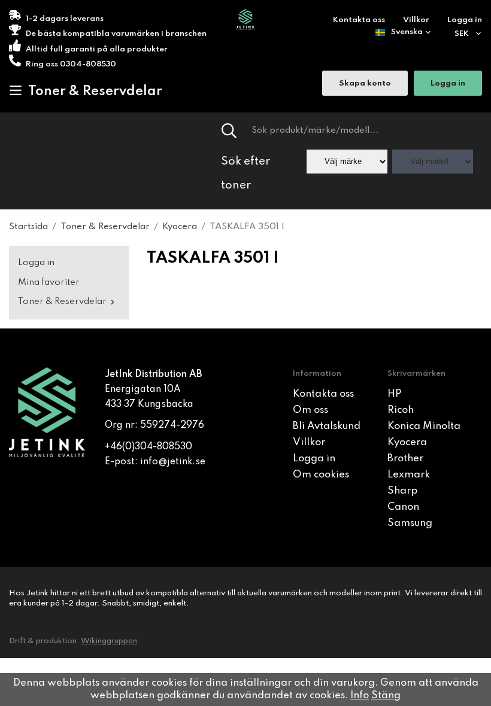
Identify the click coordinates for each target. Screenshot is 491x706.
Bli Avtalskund (326, 426)
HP (394, 394)
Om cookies (321, 475)
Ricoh (400, 410)
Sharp (402, 491)
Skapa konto (365, 83)
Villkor (416, 20)
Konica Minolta (423, 426)
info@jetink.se (172, 462)
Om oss (310, 410)
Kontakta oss (359, 20)
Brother (405, 459)
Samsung (409, 523)
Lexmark (408, 475)
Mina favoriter (49, 282)
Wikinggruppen (109, 641)
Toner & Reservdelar (95, 91)
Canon (403, 507)
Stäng (386, 695)
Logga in (464, 20)
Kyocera (407, 442)
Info (359, 695)
